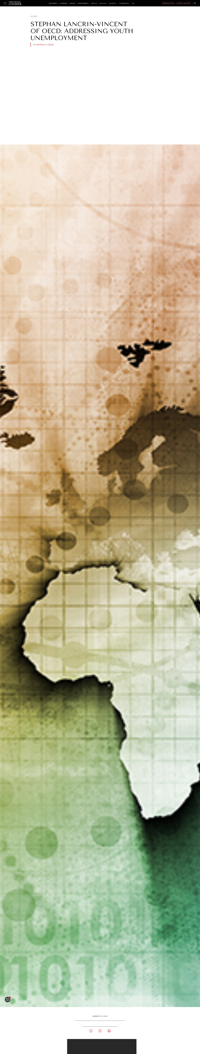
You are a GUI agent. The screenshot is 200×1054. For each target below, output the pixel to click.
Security (113, 3)
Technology (124, 3)
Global (34, 16)
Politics (103, 3)
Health (94, 3)
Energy (72, 3)
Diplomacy (53, 3)
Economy (63, 3)
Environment (83, 3)
